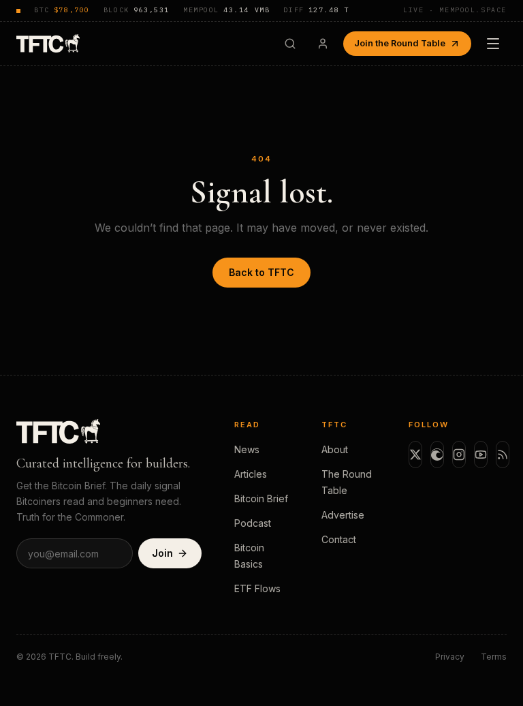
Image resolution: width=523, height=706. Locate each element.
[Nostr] (437, 454)
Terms (494, 656)
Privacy (449, 656)
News (246, 449)
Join (162, 553)
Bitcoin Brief (261, 498)
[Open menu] (493, 43)
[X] (415, 454)
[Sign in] (323, 43)
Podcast (252, 523)
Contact (338, 539)
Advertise (342, 515)
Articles (250, 474)
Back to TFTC (261, 272)
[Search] (290, 43)
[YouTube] (481, 454)
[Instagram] (459, 454)
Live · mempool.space (455, 9)
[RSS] (502, 454)
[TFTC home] (48, 43)
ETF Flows (257, 588)
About (334, 449)
